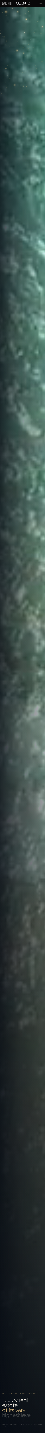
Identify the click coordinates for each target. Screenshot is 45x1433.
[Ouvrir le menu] (41, 3)
